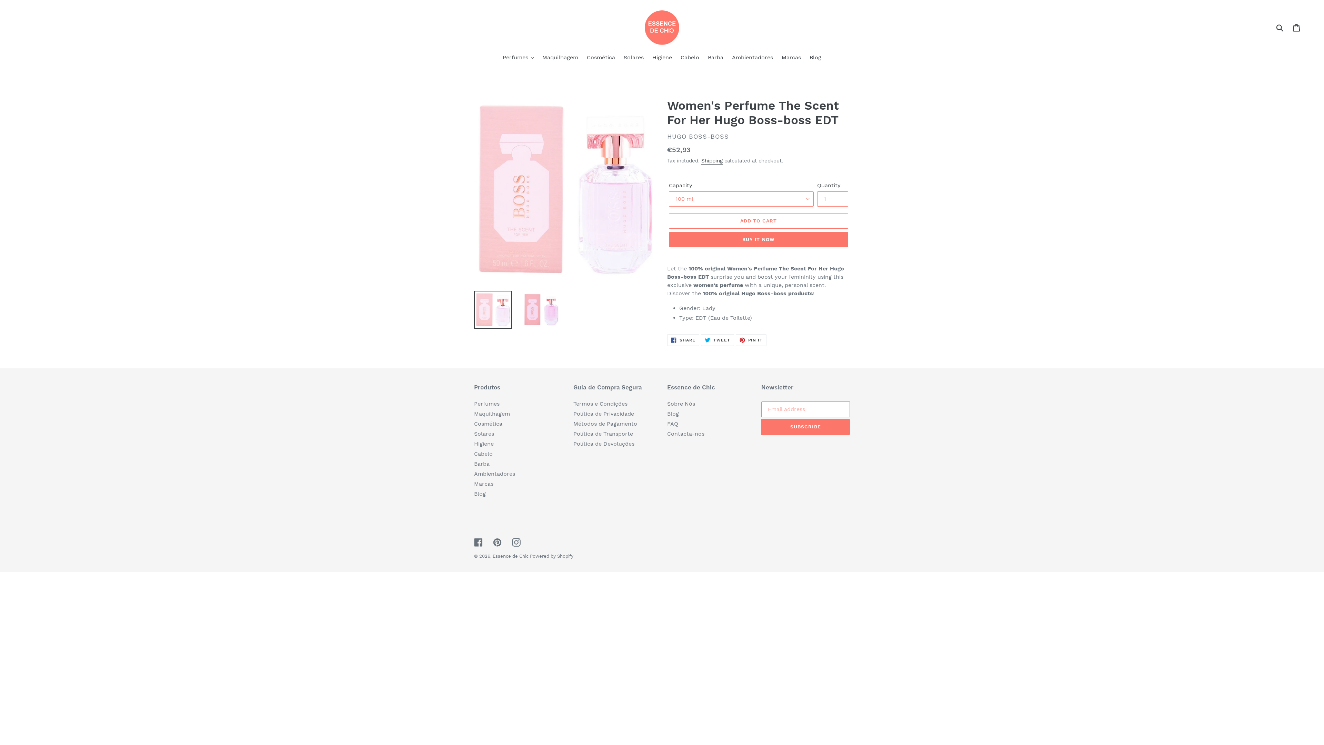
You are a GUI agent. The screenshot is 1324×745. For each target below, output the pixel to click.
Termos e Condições (600, 403)
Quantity (829, 185)
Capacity (680, 185)
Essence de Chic (511, 556)
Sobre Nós (681, 403)
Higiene (484, 443)
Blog (480, 493)
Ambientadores (494, 473)
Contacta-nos (685, 433)
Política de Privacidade (603, 413)
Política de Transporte (603, 433)
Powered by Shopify (551, 556)
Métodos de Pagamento (605, 423)
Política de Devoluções (603, 443)
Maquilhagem (492, 413)
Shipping (712, 161)
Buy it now (758, 239)
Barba (482, 463)
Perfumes (487, 403)
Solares (484, 433)
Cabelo (483, 453)
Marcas (483, 483)
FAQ (672, 423)
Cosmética (488, 423)
